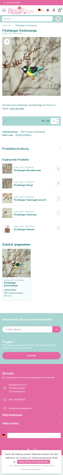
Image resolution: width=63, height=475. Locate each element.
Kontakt (32, 355)
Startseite (6, 25)
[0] (59, 10)
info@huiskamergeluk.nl (20, 408)
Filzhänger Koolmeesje (26, 25)
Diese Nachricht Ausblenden (33, 461)
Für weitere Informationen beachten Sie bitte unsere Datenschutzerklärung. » (31, 467)
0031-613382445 (17, 399)
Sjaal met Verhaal (12, 33)
